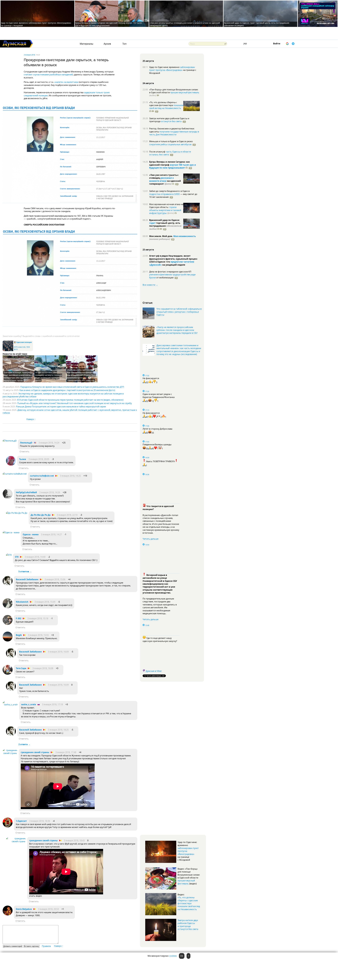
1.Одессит (21, 820)
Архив (107, 43)
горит (152, 223)
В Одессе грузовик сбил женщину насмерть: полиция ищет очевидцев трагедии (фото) (48, 376)
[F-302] (8, 624)
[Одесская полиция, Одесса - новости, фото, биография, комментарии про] (8, 350)
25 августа (148, 60)
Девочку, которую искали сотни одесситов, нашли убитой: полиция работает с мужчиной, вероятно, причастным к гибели (70, 411)
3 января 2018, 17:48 (65, 752)
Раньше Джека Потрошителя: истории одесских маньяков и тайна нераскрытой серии (61, 406)
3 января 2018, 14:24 (49, 442)
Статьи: (148, 302)
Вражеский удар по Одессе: (164, 220)
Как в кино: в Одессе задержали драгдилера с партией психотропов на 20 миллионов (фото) (67, 390)
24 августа (148, 83)
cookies (173, 955)
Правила (46, 946)
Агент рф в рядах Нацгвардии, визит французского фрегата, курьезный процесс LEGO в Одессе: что (173, 258)
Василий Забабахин (27, 579)
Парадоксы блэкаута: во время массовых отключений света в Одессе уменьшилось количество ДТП (72, 386)
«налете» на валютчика (66, 82)
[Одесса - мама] (11, 532)
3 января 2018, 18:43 (74, 840)
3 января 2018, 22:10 (67, 514)
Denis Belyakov (24, 909)
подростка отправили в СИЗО (164, 194)
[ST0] (9, 554)
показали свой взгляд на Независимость (166, 107)
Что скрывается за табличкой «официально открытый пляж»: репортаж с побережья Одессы (179, 311)
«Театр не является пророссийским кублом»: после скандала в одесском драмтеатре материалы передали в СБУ (177, 330)
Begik (19, 635)
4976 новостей (19, 347)
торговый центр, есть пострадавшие (165, 226)
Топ (124, 43)
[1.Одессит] (8, 826)
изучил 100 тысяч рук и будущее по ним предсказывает (172, 166)
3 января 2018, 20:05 (39, 459)
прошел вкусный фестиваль (184, 92)
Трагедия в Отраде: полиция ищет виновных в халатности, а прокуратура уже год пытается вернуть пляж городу (18, 376)
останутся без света (171, 121)
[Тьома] (11, 464)
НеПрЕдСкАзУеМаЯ (26, 492)
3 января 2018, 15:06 (55, 579)
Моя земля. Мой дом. (161, 236)
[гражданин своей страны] (10, 753)
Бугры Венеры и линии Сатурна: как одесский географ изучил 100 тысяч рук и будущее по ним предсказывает (108, 24)
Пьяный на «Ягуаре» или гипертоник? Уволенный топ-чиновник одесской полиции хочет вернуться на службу (74, 403)
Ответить (24, 451)
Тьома (22, 459)
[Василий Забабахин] (8, 585)
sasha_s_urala (28, 704)
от (164, 277)
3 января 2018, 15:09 (45, 601)
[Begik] (8, 640)
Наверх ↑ (31, 419)
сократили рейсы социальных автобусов (170, 144)
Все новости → (150, 284)
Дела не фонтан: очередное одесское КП (170, 271)
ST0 (16, 556)
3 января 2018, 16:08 (42, 668)
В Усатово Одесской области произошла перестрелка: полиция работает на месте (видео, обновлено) (70, 399)
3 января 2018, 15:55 (38, 635)
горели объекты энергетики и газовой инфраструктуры (165, 210)
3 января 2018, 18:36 (39, 820)
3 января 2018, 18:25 (58, 729)
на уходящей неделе (173, 264)
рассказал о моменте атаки (161, 179)
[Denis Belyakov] (8, 914)
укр (245, 43)
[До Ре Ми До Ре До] (16, 512)
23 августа (148, 249)
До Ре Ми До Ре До (41, 514)
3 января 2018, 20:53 (48, 909)
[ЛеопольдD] (10, 440)
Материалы (86, 43)
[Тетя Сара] (8, 673)
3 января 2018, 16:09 (58, 651)
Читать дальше (150, 538)
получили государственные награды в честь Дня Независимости (174, 133)
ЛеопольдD (26, 442)
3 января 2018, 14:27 (51, 534)
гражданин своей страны (35, 752)
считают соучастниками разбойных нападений (48, 74)
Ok (181, 955)
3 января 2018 (29, 55)
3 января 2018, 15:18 (37, 618)
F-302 (18, 618)
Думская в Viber (154, 671)
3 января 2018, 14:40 (35, 556)
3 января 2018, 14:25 (70, 475)
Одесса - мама (31, 534)
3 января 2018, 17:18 (52, 704)
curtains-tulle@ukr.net (42, 475)
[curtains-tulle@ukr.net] (15, 473)
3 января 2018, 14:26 (49, 492)
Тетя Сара (21, 668)
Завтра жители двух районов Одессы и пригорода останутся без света (188, 925)
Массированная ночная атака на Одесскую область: (166, 206)
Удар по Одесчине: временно (164, 67)
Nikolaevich (22, 601)
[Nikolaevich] (8, 607)
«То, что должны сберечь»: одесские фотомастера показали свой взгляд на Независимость (189, 903)
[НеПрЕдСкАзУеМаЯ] (8, 498)
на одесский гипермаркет (165, 182)
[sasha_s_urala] (10, 704)
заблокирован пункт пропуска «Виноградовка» (172, 68)
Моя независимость (184, 236)
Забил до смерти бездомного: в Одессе (169, 191)
